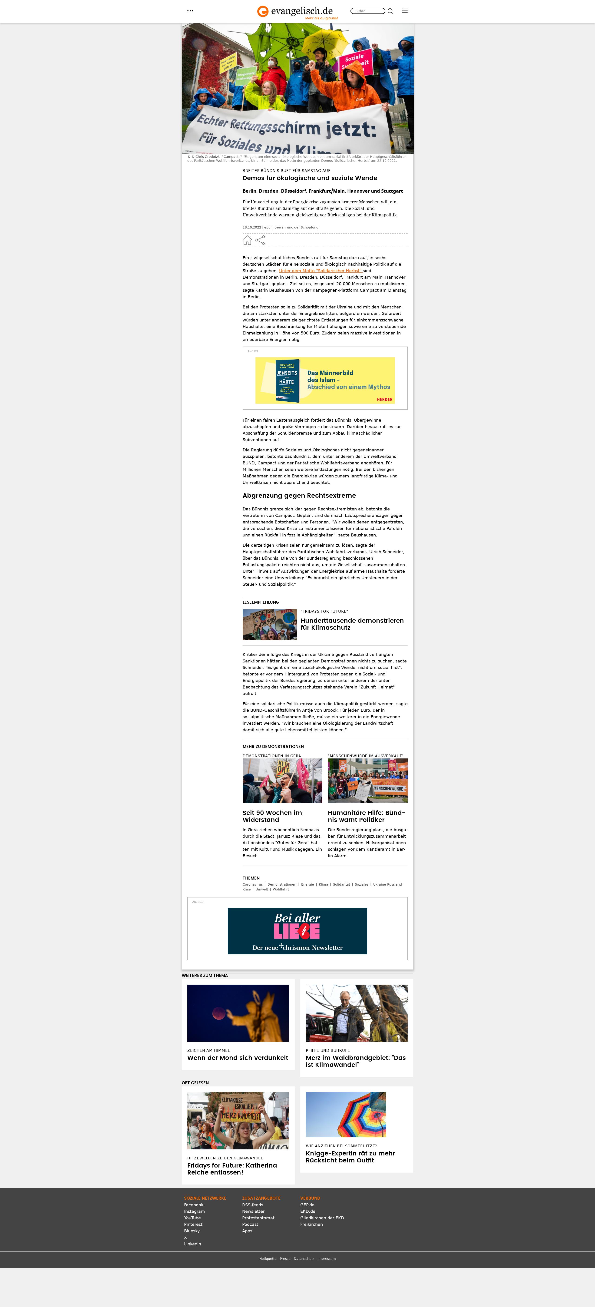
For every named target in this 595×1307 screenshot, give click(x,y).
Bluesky (192, 1230)
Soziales (361, 884)
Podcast (250, 1224)
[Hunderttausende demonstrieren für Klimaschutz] (270, 624)
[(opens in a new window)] (325, 380)
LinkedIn (192, 1243)
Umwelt (262, 889)
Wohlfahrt (281, 889)
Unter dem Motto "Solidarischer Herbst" (321, 270)
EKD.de (307, 1211)
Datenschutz (304, 1259)
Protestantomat (258, 1217)
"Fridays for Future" (324, 611)
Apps (247, 1230)
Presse (285, 1259)
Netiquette (268, 1259)
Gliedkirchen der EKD (322, 1217)
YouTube (192, 1217)
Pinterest (193, 1224)
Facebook (193, 1204)
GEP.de (307, 1204)
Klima (323, 884)
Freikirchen (311, 1224)
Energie (307, 884)
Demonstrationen (282, 884)
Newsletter (253, 1211)
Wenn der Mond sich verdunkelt (237, 1058)
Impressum (326, 1259)
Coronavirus (253, 884)
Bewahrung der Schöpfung (296, 227)
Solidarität (341, 884)
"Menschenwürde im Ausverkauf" (366, 756)
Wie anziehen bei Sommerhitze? (341, 1146)
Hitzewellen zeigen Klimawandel (225, 1158)
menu (190, 11)
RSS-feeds (252, 1204)
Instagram (194, 1211)
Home (247, 240)
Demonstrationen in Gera (272, 756)
